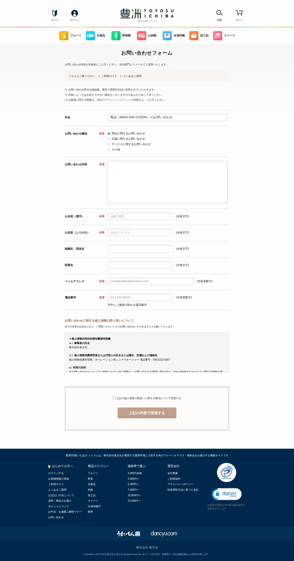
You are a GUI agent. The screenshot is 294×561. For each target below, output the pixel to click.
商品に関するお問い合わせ (128, 133)
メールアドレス (84, 281)
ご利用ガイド (109, 76)
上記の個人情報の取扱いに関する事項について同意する (148, 398)
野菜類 (126, 35)
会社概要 (172, 473)
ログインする (56, 473)
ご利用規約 (173, 478)
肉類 (90, 489)
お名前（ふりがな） (84, 232)
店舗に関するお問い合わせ (128, 138)
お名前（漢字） (84, 216)
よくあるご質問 (132, 76)
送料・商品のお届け (60, 500)
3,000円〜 (133, 478)
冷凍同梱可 (94, 506)
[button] (227, 494)
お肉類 (152, 35)
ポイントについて (58, 506)
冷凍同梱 (179, 35)
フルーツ (75, 35)
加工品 (204, 35)
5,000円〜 (133, 484)
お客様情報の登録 (58, 478)
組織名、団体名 (74, 248)
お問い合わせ (56, 517)
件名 (67, 117)
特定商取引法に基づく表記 (183, 489)
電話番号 (84, 297)
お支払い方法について (61, 495)
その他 (116, 149)
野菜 (90, 478)
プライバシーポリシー (118, 99)
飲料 (90, 511)
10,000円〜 (134, 495)
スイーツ (229, 35)
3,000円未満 (135, 473)
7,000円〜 (133, 489)
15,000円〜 (134, 500)
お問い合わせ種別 (84, 133)
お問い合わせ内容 (84, 164)
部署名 (69, 265)
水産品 (101, 35)
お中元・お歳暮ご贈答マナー (65, 511)
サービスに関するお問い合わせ (131, 144)
